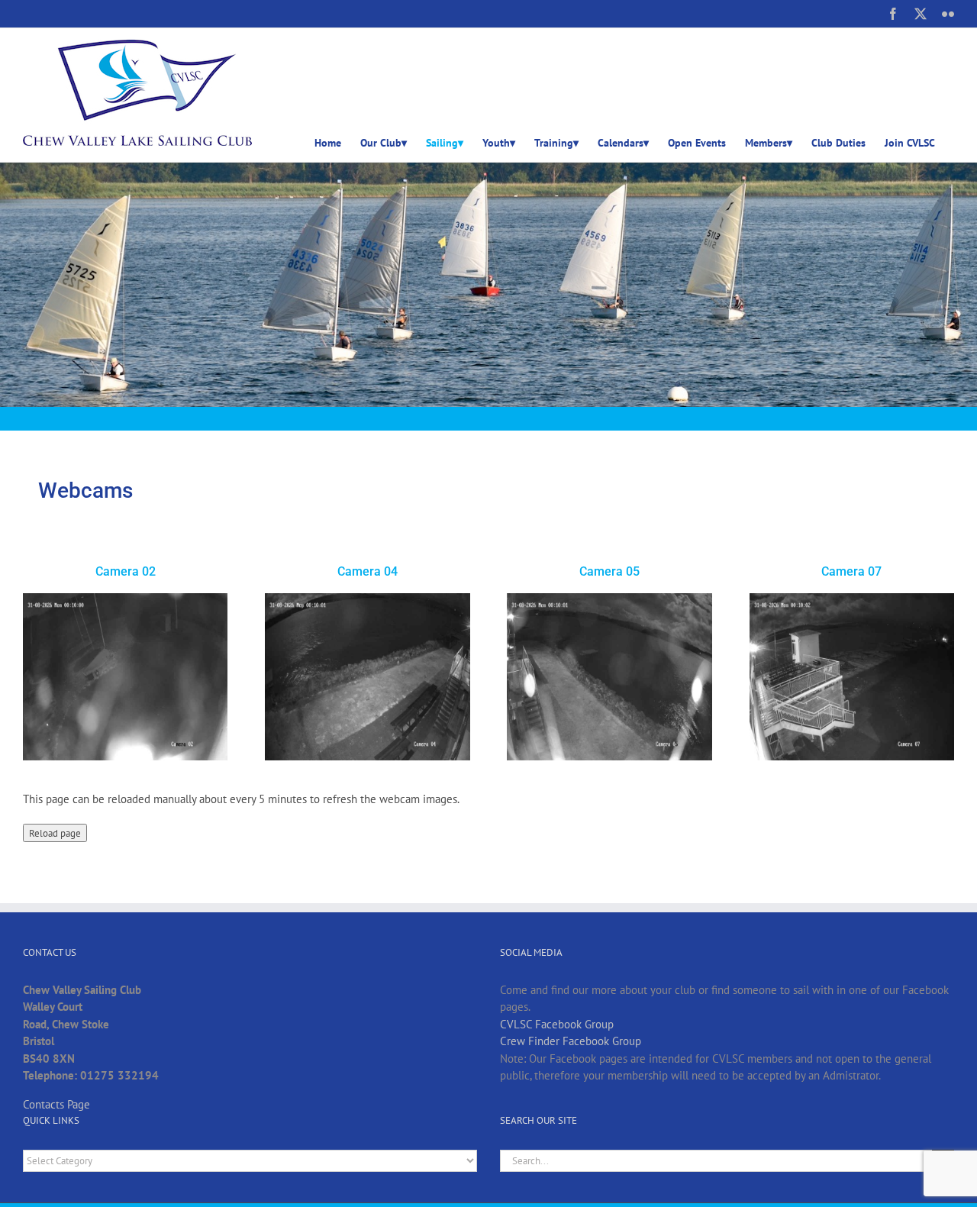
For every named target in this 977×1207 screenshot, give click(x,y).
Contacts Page (56, 1104)
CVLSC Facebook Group (557, 1024)
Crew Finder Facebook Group (570, 1041)
